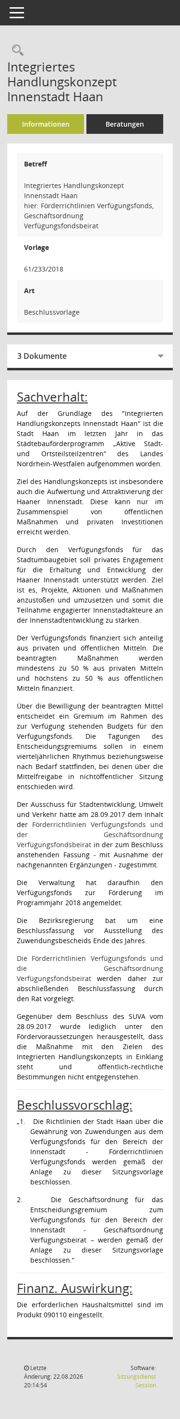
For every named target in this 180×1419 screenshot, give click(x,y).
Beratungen (125, 124)
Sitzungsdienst (136, 1380)
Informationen (46, 124)
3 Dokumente (42, 356)
